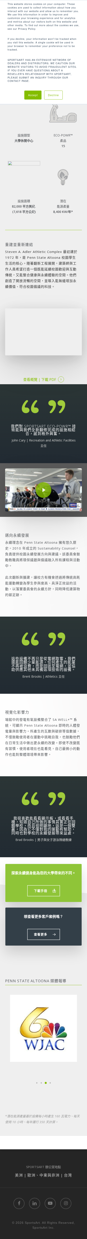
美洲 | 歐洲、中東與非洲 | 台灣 (43, 1175)
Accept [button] (33, 95)
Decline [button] (53, 95)
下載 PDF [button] (48, 379)
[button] (43, 890)
